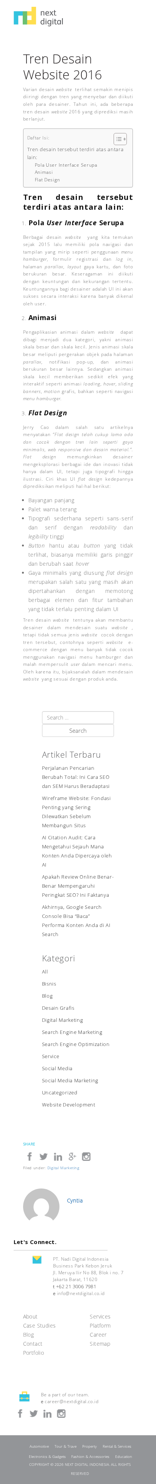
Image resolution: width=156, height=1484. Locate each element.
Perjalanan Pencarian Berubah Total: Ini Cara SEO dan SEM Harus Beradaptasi (76, 777)
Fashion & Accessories (90, 1456)
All (45, 972)
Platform (100, 1325)
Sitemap (100, 1343)
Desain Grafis (58, 1008)
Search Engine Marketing (72, 1032)
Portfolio (33, 1352)
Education (123, 1456)
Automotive (39, 1446)
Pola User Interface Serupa (66, 165)
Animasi (44, 172)
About (30, 1316)
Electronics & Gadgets (47, 1456)
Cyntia (75, 1200)
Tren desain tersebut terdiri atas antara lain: (75, 153)
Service (50, 1056)
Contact (33, 1343)
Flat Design (47, 179)
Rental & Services (117, 1446)
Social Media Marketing (70, 1080)
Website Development (68, 1105)
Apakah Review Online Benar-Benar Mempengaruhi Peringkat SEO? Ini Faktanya (78, 886)
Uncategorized (60, 1092)
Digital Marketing (62, 1020)
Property (89, 1446)
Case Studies (39, 1325)
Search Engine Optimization (76, 1044)
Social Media (57, 1068)
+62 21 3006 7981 (76, 1286)
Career (98, 1334)
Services (100, 1316)
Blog (47, 996)
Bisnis (49, 984)
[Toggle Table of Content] (116, 139)
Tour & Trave (65, 1446)
